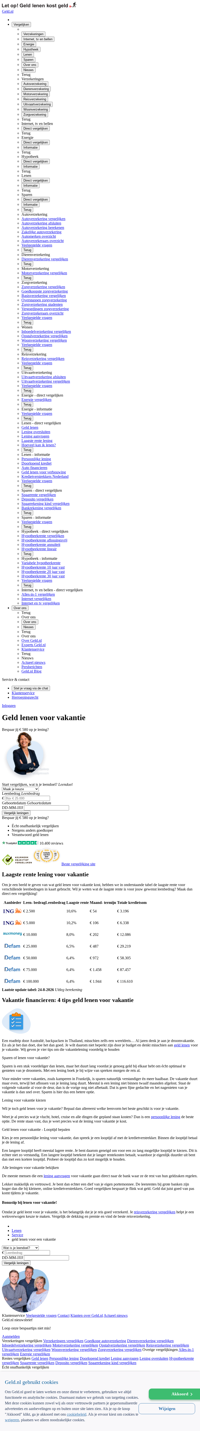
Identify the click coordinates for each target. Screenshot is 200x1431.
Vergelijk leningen (16, 813)
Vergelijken (21, 24)
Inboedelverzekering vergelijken (46, 331)
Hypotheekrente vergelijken (42, 536)
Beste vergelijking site (78, 864)
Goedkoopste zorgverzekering (44, 291)
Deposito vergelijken (37, 499)
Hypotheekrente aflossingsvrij (44, 540)
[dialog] (100, 1401)
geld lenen (182, 1045)
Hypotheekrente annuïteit (40, 544)
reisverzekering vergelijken (154, 1212)
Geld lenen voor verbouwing (43, 472)
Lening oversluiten (35, 432)
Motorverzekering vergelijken (44, 273)
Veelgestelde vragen (36, 245)
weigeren (12, 1420)
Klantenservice (32, 649)
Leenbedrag (11, 793)
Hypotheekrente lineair (39, 549)
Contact (64, 1315)
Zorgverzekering (34, 114)
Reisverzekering (34, 99)
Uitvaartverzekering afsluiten (43, 377)
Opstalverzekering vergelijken (44, 336)
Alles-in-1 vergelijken (38, 594)
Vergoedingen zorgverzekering (45, 309)
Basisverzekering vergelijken (43, 296)
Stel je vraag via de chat (31, 688)
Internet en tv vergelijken (40, 603)
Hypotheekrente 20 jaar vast (43, 572)
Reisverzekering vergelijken (42, 359)
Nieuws (28, 70)
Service (17, 1235)
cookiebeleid (76, 1414)
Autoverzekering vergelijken (43, 219)
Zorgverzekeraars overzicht (42, 313)
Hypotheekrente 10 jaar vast (43, 567)
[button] (72, 1423)
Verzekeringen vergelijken (63, 1341)
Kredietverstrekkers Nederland (45, 476)
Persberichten (31, 667)
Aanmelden (11, 1336)
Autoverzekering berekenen (42, 227)
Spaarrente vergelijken (38, 495)
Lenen (27, 54)
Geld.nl (7, 11)
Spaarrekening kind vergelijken (45, 503)
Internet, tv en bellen (37, 39)
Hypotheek (31, 49)
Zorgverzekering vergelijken (43, 287)
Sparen (28, 59)
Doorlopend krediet (36, 463)
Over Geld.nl (31, 640)
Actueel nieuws (33, 662)
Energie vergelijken (36, 400)
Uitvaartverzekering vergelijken (45, 381)
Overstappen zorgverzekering (44, 300)
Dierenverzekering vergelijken (44, 259)
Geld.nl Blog (31, 671)
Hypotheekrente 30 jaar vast (43, 576)
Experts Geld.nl (33, 645)
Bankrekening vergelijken (41, 508)
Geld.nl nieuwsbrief (17, 1320)
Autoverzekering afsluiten (41, 223)
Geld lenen (29, 427)
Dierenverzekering (36, 89)
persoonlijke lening (165, 1117)
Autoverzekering (34, 84)
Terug (27, 210)
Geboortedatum (14, 803)
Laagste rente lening (36, 441)
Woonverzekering (35, 109)
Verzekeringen (33, 34)
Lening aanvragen (35, 436)
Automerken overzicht (38, 236)
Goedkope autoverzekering (105, 1341)
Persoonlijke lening (36, 459)
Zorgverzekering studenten (42, 304)
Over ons (29, 65)
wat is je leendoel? (29, 784)
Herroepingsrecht (25, 697)
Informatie (30, 147)
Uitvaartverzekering (37, 104)
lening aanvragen (57, 1176)
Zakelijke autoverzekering (41, 232)
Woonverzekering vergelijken (44, 340)
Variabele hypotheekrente (40, 563)
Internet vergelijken (36, 599)
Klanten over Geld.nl (86, 1315)
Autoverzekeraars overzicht (42, 241)
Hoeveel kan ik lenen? (38, 445)
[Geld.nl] (14, 1226)
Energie (28, 44)
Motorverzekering (35, 94)
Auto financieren (34, 468)
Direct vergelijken (35, 128)
